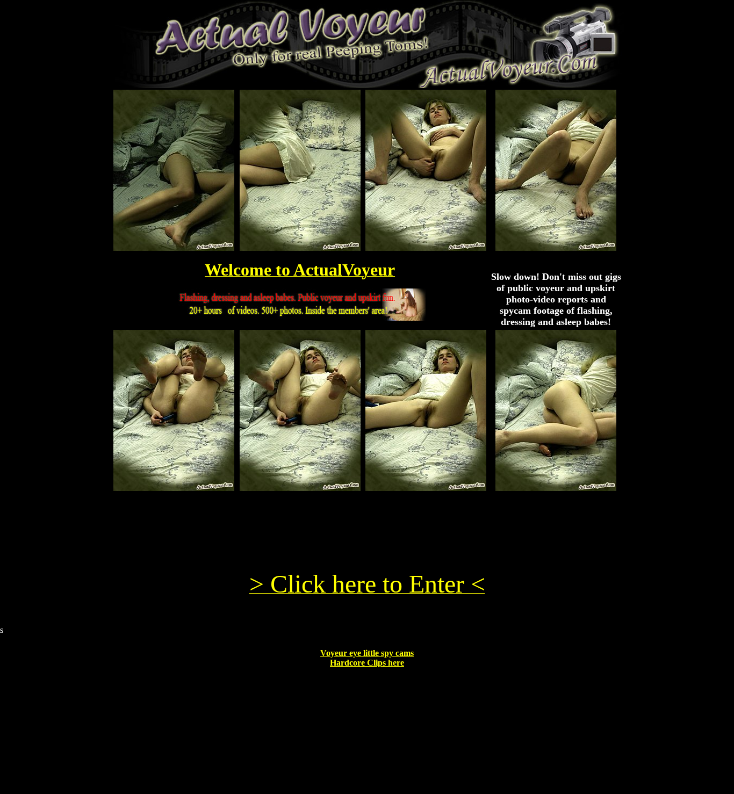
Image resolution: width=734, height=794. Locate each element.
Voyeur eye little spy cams (367, 653)
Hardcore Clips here (367, 662)
